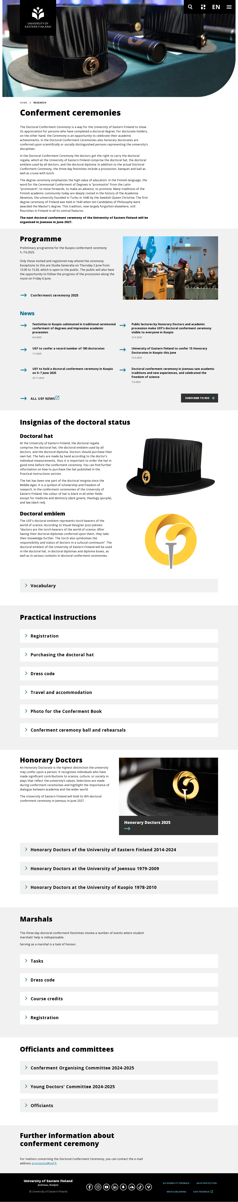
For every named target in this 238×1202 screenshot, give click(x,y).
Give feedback (201, 1192)
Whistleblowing (176, 1191)
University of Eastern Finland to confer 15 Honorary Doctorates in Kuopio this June (169, 350)
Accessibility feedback (176, 1183)
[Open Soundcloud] (131, 1187)
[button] (119, 586)
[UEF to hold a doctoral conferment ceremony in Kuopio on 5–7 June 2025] (23, 375)
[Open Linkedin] (114, 1187)
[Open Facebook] (89, 1187)
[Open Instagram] (98, 1187)
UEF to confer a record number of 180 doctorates (68, 348)
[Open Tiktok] (140, 1187)
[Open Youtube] (106, 1187)
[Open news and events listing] (203, 7)
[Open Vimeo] (148, 1187)
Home (23, 102)
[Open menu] (229, 7)
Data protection (207, 1183)
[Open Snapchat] (123, 1187)
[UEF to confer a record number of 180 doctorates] (23, 352)
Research (40, 102)
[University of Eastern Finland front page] (38, 18)
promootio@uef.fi (44, 1163)
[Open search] (190, 7)
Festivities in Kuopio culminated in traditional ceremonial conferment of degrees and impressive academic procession (74, 328)
